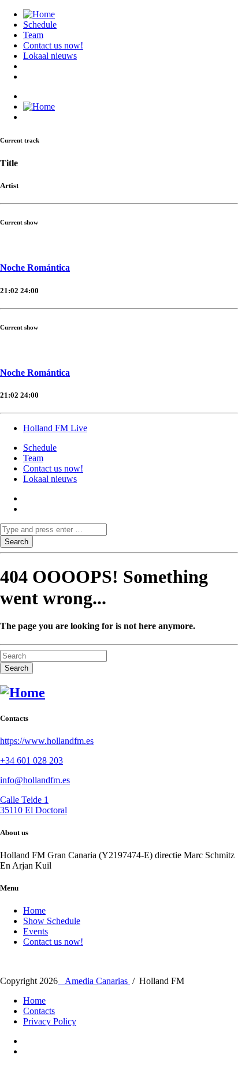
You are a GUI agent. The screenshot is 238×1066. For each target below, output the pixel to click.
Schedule (40, 24)
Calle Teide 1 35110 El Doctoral (33, 805)
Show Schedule (51, 921)
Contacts (39, 1011)
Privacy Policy (49, 1021)
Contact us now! (53, 45)
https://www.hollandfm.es (47, 741)
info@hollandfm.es (35, 780)
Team (33, 35)
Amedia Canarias (94, 981)
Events (35, 931)
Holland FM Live (55, 428)
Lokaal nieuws (50, 56)
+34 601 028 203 (31, 760)
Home (34, 910)
